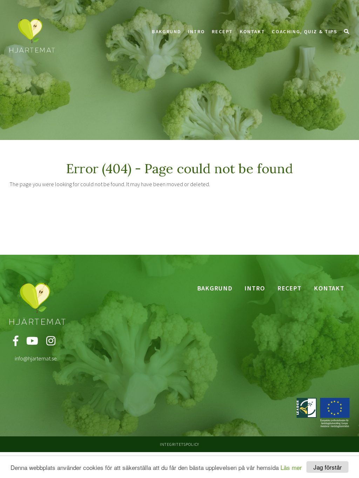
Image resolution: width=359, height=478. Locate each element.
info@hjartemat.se (36, 358)
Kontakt (252, 31)
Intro (196, 31)
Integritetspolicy (179, 444)
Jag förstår (327, 467)
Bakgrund (166, 31)
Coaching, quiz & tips (304, 31)
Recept (222, 31)
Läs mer (291, 467)
